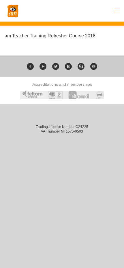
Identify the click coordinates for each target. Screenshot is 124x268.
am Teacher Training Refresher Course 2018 (50, 35)
